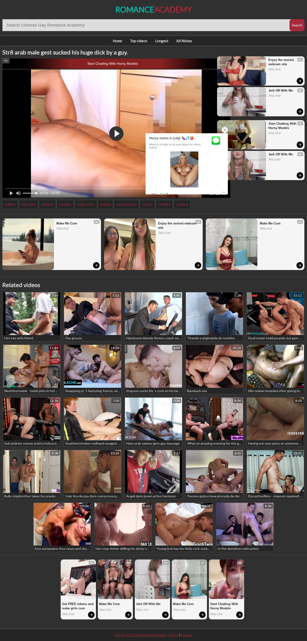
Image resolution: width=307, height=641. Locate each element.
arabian (10, 204)
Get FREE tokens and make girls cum (78, 606)
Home (117, 41)
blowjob (47, 204)
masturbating (126, 204)
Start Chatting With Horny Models (112, 63)
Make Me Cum (66, 223)
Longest (161, 41)
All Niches (184, 41)
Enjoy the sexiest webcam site (281, 62)
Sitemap (187, 635)
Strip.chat (274, 69)
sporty (147, 204)
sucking (182, 204)
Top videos (138, 41)
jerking (105, 204)
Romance (153, 9)
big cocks (28, 204)
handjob (65, 204)
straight (164, 204)
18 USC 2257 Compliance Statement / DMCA (146, 635)
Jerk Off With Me (280, 90)
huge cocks (85, 204)
